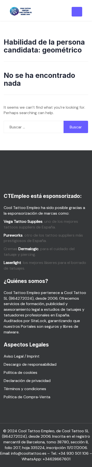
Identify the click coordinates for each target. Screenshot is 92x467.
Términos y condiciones (25, 388)
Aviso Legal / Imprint (21, 356)
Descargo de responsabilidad (30, 364)
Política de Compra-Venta (27, 396)
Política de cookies (20, 372)
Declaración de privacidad (27, 380)
